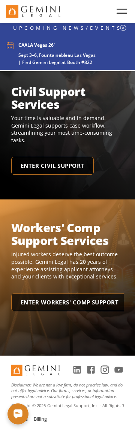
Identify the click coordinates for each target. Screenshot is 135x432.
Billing (40, 418)
